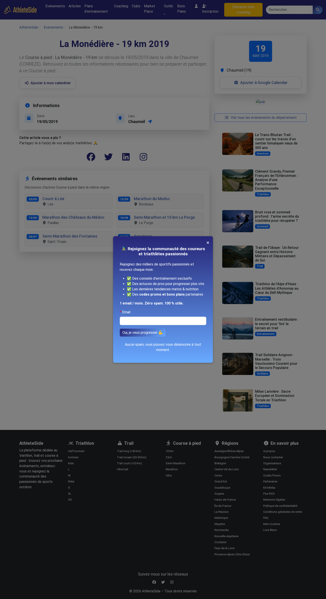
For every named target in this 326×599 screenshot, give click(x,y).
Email (126, 312)
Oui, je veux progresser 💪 (142, 332)
